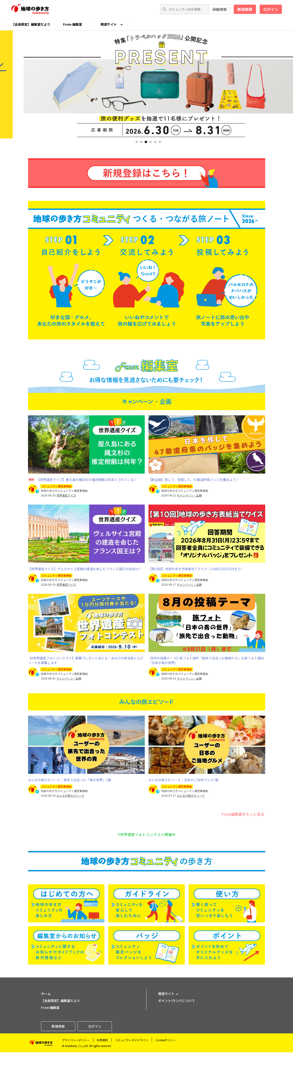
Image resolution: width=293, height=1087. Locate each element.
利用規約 (102, 1040)
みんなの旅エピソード (70, 795)
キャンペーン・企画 (189, 495)
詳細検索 (219, 9)
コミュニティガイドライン (131, 1040)
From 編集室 (72, 24)
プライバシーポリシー (76, 1040)
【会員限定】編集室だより (30, 24)
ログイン (270, 9)
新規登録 (244, 9)
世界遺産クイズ (66, 495)
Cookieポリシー (165, 1040)
